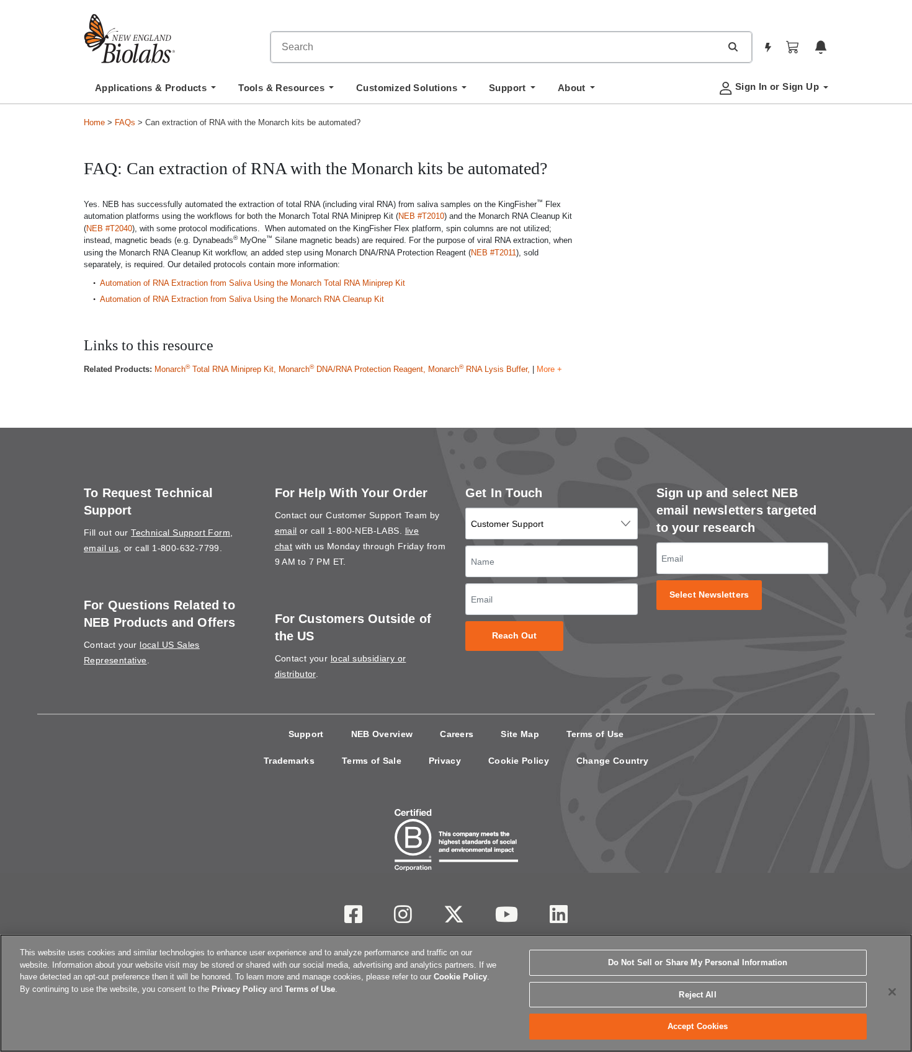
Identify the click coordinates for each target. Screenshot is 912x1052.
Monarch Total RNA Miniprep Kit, (216, 369)
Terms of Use (595, 734)
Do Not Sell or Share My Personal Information (698, 962)
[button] (732, 46)
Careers (456, 734)
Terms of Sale (371, 761)
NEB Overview (382, 734)
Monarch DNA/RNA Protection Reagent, (353, 369)
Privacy (445, 761)
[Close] (892, 992)
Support (306, 734)
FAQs (125, 122)
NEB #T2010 (421, 216)
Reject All (697, 994)
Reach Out (514, 635)
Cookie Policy (518, 761)
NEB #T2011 (493, 252)
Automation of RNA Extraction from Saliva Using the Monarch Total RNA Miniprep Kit (252, 283)
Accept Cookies (698, 1026)
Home (94, 122)
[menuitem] (155, 91)
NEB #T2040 (109, 228)
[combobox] (495, 47)
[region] (456, 993)
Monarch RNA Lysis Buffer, (479, 369)
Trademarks (289, 761)
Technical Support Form (180, 532)
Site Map (520, 734)
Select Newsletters (709, 594)
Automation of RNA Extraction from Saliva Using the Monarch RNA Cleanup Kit (242, 299)
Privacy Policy (239, 989)
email (286, 531)
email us (101, 548)
